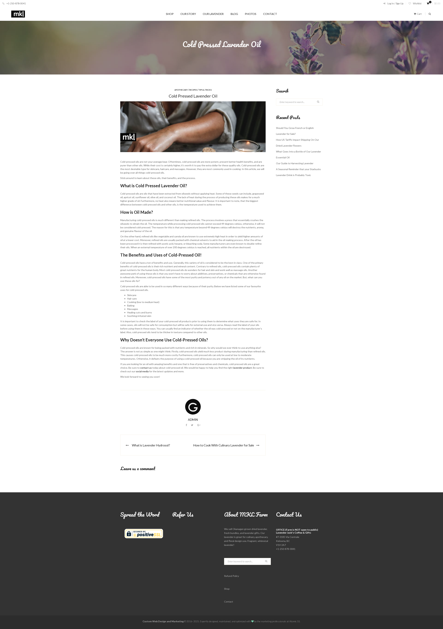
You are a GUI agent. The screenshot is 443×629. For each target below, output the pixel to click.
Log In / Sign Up (395, 3)
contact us (146, 367)
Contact (270, 13)
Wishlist (417, 3)
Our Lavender (213, 13)
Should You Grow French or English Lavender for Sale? (295, 130)
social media (142, 371)
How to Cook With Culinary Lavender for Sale (223, 445)
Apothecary (181, 90)
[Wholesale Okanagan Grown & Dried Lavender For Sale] (18, 14)
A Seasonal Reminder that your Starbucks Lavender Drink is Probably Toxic (298, 172)
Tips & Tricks (205, 90)
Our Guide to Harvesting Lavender (294, 163)
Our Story (188, 13)
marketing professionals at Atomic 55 (280, 621)
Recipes (193, 90)
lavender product (242, 367)
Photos (250, 13)
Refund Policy (231, 575)
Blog (234, 13)
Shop (170, 13)
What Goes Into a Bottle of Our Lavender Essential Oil (298, 154)
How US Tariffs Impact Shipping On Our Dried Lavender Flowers (297, 142)
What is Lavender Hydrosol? (151, 445)
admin (193, 419)
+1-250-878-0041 (16, 3)
